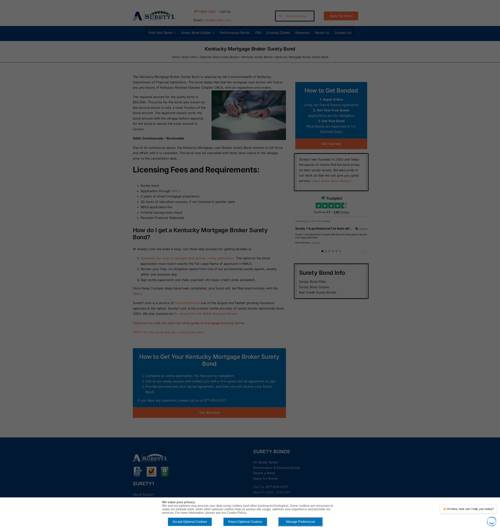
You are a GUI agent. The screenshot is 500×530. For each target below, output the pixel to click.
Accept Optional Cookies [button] (190, 521)
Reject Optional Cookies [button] (245, 521)
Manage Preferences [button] (300, 521)
